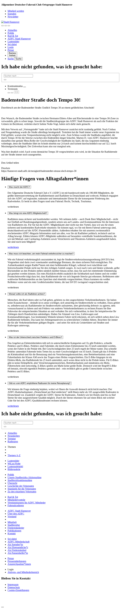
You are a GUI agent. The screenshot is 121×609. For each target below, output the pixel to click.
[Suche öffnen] (5, 25)
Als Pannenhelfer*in (18, 553)
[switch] (24, 86)
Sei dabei (12, 44)
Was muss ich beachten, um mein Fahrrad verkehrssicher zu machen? (41, 253)
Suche (11, 58)
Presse (11, 50)
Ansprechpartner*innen (19, 564)
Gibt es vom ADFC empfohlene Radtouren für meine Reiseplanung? (39, 383)
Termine (12, 438)
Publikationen (14, 530)
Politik (11, 33)
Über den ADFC (16, 513)
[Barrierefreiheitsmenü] (2, 25)
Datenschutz (14, 587)
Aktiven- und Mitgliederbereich (23, 572)
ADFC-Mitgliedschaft (18, 541)
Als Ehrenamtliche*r (18, 547)
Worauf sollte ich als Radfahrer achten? (27, 294)
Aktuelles (12, 30)
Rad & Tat (13, 35)
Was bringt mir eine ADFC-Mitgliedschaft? (28, 213)
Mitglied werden (16, 11)
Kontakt (12, 533)
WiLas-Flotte (14, 463)
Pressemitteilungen (17, 561)
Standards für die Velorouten (22, 488)
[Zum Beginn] (2, 607)
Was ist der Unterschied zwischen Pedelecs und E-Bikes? (35, 337)
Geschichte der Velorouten (21, 486)
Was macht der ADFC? (19, 187)
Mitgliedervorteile (16, 499)
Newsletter (13, 16)
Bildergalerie (14, 469)
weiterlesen (13, 247)
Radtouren (13, 441)
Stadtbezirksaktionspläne (20, 480)
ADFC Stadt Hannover (19, 38)
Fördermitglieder (16, 527)
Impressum (13, 584)
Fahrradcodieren (16, 505)
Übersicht (12, 483)
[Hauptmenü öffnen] (9, 25)
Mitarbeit (12, 522)
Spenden (12, 13)
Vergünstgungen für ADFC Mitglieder (27, 502)
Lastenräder (13, 41)
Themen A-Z (14, 455)
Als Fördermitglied (17, 550)
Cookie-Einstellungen (18, 590)
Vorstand (12, 516)
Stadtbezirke (14, 525)
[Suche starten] (5, 79)
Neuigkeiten (14, 436)
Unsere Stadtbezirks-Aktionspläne (24, 477)
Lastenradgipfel (15, 466)
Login (11, 47)
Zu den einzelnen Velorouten (22, 491)
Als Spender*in (15, 544)
